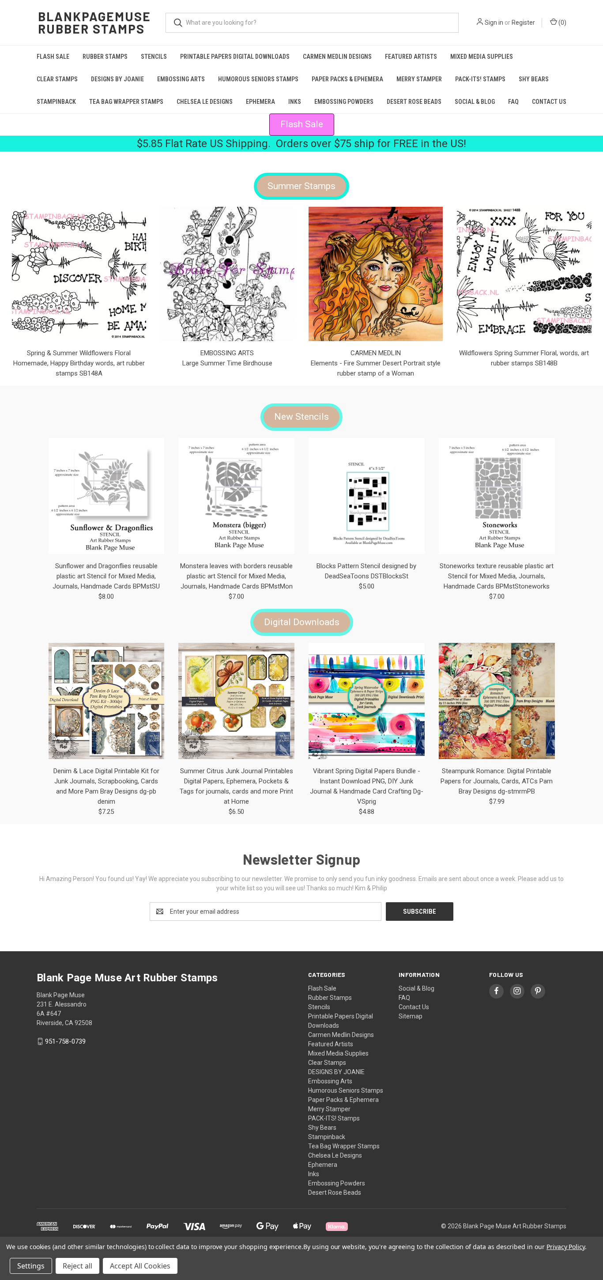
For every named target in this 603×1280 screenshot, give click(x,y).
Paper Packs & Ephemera (347, 79)
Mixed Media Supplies (481, 56)
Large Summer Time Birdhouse (227, 363)
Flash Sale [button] (301, 124)
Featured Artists (411, 56)
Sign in (494, 22)
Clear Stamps (57, 79)
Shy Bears (534, 79)
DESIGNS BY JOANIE (117, 79)
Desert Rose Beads (414, 101)
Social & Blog (475, 101)
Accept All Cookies (140, 1266)
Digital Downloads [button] (301, 622)
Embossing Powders (343, 101)
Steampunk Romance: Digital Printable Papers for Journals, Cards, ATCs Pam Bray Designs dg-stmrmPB (497, 781)
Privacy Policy (565, 1246)
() (561, 22)
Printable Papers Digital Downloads (235, 56)
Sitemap (410, 1016)
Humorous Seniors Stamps (258, 79)
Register (523, 22)
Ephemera (260, 101)
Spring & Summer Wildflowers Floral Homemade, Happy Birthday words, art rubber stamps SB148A (79, 363)
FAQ (513, 101)
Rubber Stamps (105, 56)
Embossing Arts (181, 79)
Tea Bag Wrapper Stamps (126, 101)
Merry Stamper (419, 79)
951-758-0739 (65, 1041)
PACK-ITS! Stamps (480, 79)
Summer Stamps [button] (301, 186)
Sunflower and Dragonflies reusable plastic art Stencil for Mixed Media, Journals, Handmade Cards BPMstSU (106, 576)
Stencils (154, 56)
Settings (31, 1266)
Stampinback (56, 101)
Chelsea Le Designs (205, 101)
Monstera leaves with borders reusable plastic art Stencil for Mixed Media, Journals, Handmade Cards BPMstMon (236, 576)
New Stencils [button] (301, 416)
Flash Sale (53, 56)
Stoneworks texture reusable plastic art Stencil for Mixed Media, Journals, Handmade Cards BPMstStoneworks (497, 576)
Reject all (77, 1266)
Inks (294, 101)
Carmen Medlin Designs (337, 56)
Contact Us (549, 101)
